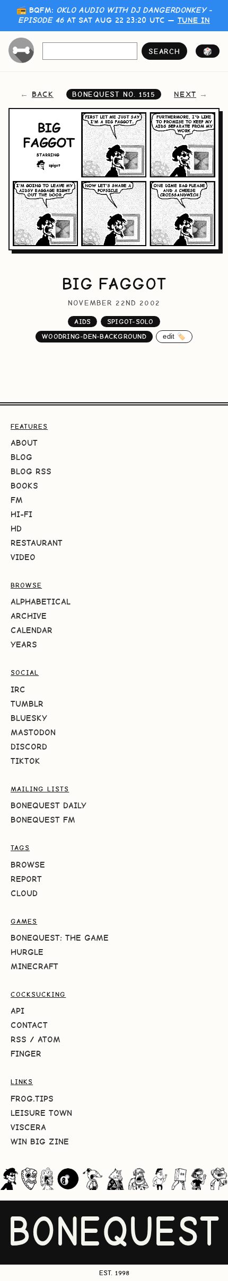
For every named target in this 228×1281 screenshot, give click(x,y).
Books (24, 486)
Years (24, 644)
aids (82, 322)
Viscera (28, 1127)
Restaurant (37, 543)
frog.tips (32, 1099)
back (43, 94)
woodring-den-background (94, 336)
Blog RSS (31, 471)
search (164, 51)
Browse (28, 865)
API (17, 1011)
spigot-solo (130, 322)
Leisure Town (41, 1113)
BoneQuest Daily (48, 805)
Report (26, 879)
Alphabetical (41, 602)
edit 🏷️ (174, 336)
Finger (26, 1054)
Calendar (31, 630)
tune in (194, 20)
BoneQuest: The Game (60, 938)
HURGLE (27, 952)
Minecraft (34, 966)
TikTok (25, 761)
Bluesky (29, 718)
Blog (21, 457)
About (24, 443)
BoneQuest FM (43, 820)
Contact (29, 1025)
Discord (29, 747)
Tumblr (27, 704)
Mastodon (33, 732)
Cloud (24, 893)
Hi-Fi (21, 514)
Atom (49, 1039)
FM (17, 500)
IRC (18, 689)
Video (23, 557)
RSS (19, 1039)
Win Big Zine (40, 1141)
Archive (29, 616)
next (185, 94)
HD (16, 529)
